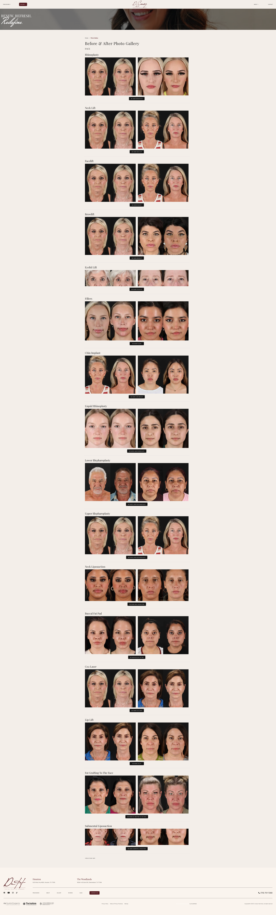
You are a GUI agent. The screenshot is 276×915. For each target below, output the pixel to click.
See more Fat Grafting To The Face (136, 816)
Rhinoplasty (92, 54)
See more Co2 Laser (136, 710)
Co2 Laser (90, 666)
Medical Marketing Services (182, 903)
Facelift (89, 161)
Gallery (59, 892)
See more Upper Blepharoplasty (137, 557)
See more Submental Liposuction (137, 848)
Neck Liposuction (95, 566)
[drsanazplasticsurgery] (13, 892)
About (48, 892)
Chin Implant (92, 353)
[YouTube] (9, 892)
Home (86, 38)
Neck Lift (90, 108)
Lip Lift (89, 719)
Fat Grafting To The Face (99, 772)
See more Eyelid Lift (136, 289)
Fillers (88, 298)
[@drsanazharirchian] (16, 892)
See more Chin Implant (137, 396)
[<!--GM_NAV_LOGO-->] (140, 4)
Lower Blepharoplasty (97, 460)
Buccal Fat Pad (93, 613)
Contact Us (94, 892)
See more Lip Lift (136, 763)
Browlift (89, 214)
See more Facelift (137, 205)
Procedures (36, 892)
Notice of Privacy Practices (116, 903)
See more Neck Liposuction (136, 604)
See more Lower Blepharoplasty (137, 504)
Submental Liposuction (98, 826)
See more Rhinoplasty (137, 98)
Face (87, 48)
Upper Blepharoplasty (97, 513)
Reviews (70, 892)
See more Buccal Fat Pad (137, 657)
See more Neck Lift (137, 151)
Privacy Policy (105, 903)
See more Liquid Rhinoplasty (137, 451)
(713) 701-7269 (266, 893)
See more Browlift (137, 258)
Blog (81, 892)
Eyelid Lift (91, 267)
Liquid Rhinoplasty (96, 406)
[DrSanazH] (4, 892)
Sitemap (126, 903)
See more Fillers (136, 343)
